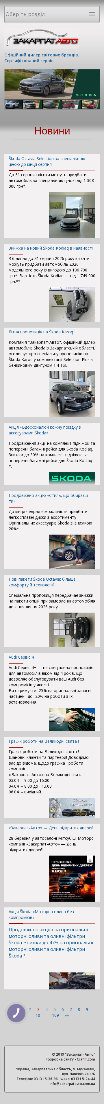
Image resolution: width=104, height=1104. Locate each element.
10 (38, 1015)
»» (67, 1015)
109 (56, 1015)
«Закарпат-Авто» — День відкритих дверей (51, 828)
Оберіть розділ (25, 14)
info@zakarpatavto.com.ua (72, 1083)
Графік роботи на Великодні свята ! (44, 741)
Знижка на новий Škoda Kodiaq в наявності (51, 248)
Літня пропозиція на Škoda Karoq (41, 332)
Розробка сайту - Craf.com (70, 1059)
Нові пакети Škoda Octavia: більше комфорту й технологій (42, 582)
